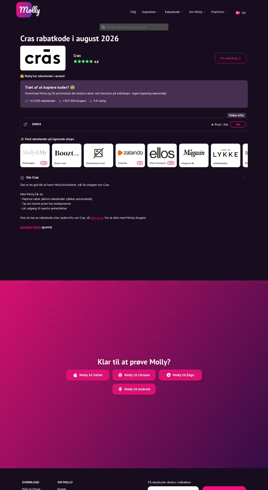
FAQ (133, 12)
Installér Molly (30, 227)
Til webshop (229, 58)
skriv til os (97, 218)
